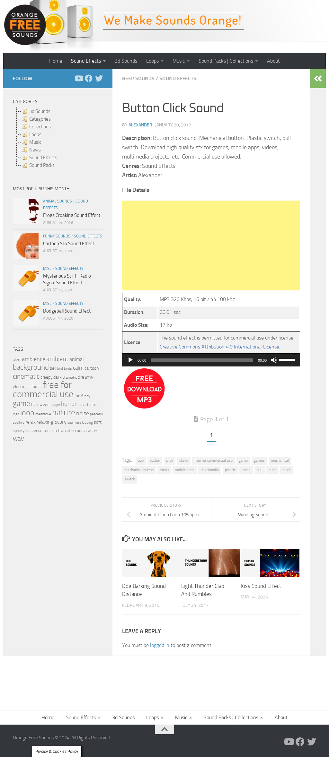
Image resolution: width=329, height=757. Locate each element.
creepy (46, 377)
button (155, 460)
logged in (159, 645)
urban (82, 430)
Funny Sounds (56, 236)
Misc (47, 268)
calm (78, 368)
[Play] (130, 360)
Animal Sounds (57, 201)
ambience (33, 359)
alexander (140, 125)
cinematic (26, 376)
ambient (57, 359)
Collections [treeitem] (40, 127)
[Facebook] (89, 78)
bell (53, 368)
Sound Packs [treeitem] (42, 165)
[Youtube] (78, 78)
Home (55, 61)
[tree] (58, 138)
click (169, 460)
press (246, 470)
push (272, 470)
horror (68, 404)
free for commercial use (213, 460)
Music (179, 61)
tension (50, 430)
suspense (33, 430)
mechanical (280, 460)
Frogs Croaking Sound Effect (71, 215)
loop (27, 412)
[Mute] (274, 360)
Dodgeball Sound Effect (67, 311)
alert (17, 359)
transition (67, 430)
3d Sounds (126, 61)
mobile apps (184, 470)
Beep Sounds (138, 78)
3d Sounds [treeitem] (39, 111)
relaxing (45, 422)
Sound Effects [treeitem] (43, 157)
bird (60, 368)
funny (85, 396)
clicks (183, 460)
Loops (152, 61)
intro (93, 404)
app (141, 460)
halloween (40, 404)
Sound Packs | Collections (226, 61)
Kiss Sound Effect (261, 586)
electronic (22, 386)
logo (16, 414)
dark (57, 377)
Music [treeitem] (35, 142)
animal (76, 359)
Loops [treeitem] (35, 134)
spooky (18, 430)
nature (63, 412)
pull (259, 470)
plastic (230, 470)
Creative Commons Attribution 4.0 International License (219, 347)
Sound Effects (86, 61)
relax (30, 422)
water (92, 430)
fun (77, 395)
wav (18, 438)
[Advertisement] (211, 245)
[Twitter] (99, 78)
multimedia (209, 470)
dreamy (85, 377)
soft (98, 422)
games (259, 460)
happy (55, 404)
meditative (43, 414)
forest (36, 386)
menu (164, 470)
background (31, 367)
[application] (211, 360)
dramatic (70, 377)
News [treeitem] (35, 150)
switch (129, 479)
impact (82, 404)
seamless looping (80, 422)
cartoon (91, 368)
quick (286, 470)
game (243, 460)
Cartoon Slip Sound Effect (68, 243)
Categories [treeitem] (40, 119)
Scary (60, 422)
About (273, 61)
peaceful (96, 414)
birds (68, 368)
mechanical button (139, 470)
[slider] (288, 359)
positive (18, 422)
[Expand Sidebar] (318, 78)
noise (82, 413)
